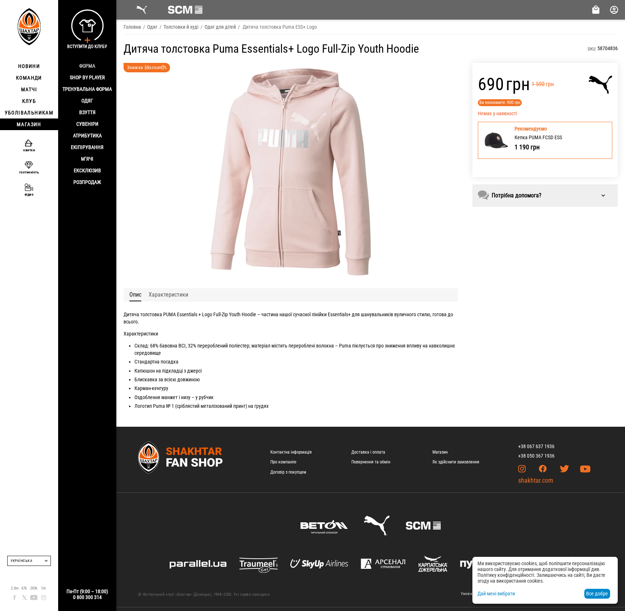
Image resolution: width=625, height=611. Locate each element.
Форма (87, 66)
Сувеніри (87, 124)
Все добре (597, 593)
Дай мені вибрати (496, 593)
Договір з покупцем (288, 472)
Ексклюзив (87, 170)
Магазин (440, 452)
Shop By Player (87, 77)
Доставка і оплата (368, 452)
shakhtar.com (535, 480)
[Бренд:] (600, 85)
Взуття (87, 112)
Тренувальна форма (87, 89)
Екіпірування (87, 147)
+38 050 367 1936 (536, 456)
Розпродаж (87, 182)
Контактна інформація (291, 452)
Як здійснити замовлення (455, 462)
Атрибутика (87, 135)
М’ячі (87, 159)
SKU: (592, 49)
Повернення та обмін (370, 462)
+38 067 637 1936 (536, 446)
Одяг (87, 101)
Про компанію (283, 462)
